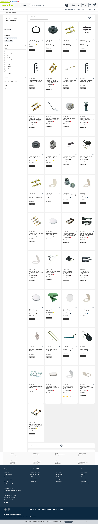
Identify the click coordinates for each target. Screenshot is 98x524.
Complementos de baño (10, 38)
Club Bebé (58, 476)
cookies (60, 521)
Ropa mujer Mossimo (81, 454)
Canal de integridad (8, 488)
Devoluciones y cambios (9, 476)
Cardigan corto (57, 462)
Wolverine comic (12, 463)
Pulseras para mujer (36, 453)
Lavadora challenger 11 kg (37, 456)
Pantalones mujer (12, 462)
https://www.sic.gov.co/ (9, 497)
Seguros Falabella (85, 483)
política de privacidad (52, 521)
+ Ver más (9, 73)
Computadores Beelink (36, 457)
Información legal (8, 479)
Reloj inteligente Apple (82, 453)
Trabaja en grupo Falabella (36, 476)
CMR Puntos (58, 472)
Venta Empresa (33, 479)
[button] (48, 5)
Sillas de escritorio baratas (82, 456)
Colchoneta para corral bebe (60, 454)
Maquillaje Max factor (13, 461)
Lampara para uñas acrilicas (82, 457)
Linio (82, 476)
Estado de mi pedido (8, 483)
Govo (79, 455)
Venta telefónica (7, 472)
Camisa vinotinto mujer (59, 457)
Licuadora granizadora (36, 454)
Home (7, 12)
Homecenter (84, 479)
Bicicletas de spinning (36, 463)
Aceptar (68, 521)
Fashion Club (58, 481)
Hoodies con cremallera (36, 462)
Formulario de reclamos (9, 486)
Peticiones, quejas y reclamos (10, 495)
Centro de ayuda (8, 474)
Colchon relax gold (81, 461)
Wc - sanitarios (8, 40)
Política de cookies (46, 509)
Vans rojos (11, 454)
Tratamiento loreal (36, 455)
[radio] (63, 396)
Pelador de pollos (58, 463)
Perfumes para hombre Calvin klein (83, 462)
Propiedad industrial (8, 499)
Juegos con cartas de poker (59, 456)
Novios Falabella (59, 474)
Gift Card (6, 502)
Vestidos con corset (81, 463)
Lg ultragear (11, 453)
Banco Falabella (84, 481)
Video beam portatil (13, 455)
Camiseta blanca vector (59, 455)
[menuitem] (80, 9)
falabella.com (84, 472)
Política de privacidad (58, 509)
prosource (7, 29)
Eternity (56, 453)
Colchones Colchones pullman (15, 457)
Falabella (83, 474)
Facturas (6, 481)
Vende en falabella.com (35, 472)
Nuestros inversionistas (35, 474)
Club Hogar (58, 479)
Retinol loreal (57, 461)
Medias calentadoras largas (14, 456)
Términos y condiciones (34, 509)
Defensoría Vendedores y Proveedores (12, 490)
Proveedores (33, 481)
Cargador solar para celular (37, 461)
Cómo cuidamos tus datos (10, 493)
